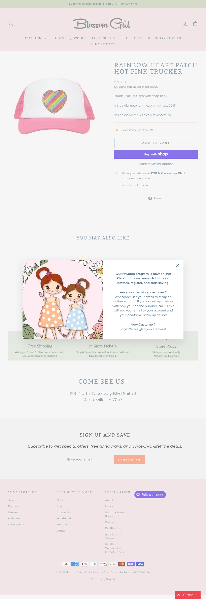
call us (163, 306)
